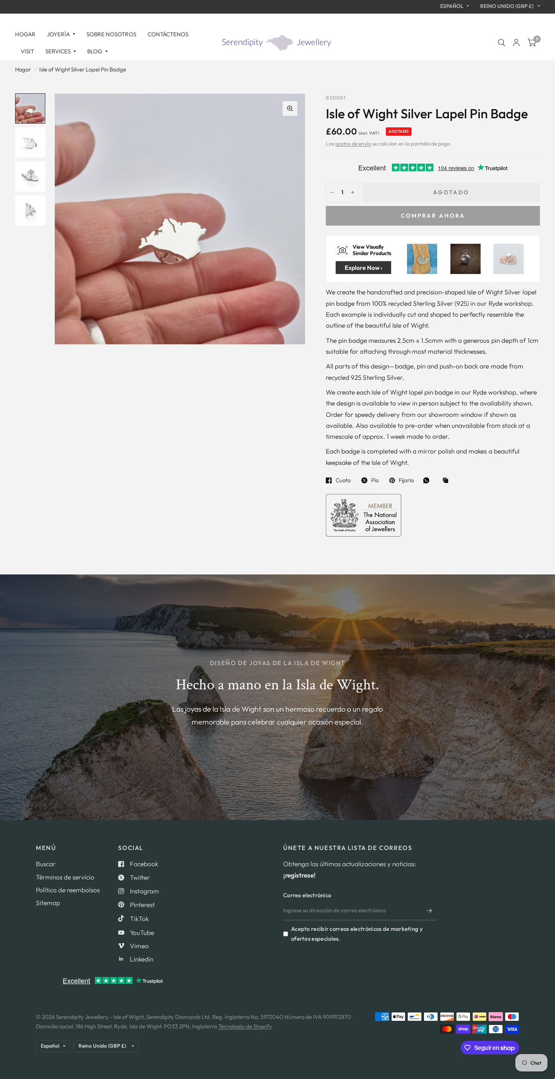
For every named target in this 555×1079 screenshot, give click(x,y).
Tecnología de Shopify (245, 1026)
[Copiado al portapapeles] (447, 481)
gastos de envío (353, 143)
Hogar (25, 34)
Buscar (45, 864)
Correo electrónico (307, 895)
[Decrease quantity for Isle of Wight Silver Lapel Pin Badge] (332, 192)
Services (58, 51)
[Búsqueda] (501, 42)
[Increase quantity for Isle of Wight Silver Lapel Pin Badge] (352, 192)
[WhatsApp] (428, 480)
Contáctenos (168, 34)
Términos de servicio (65, 877)
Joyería (58, 34)
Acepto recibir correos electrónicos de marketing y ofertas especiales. (357, 933)
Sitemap (48, 903)
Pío (375, 480)
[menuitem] (28, 34)
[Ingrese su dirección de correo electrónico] (429, 910)
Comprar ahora (433, 215)
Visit (27, 51)
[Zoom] (290, 108)
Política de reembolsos (68, 890)
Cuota (343, 480)
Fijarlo (406, 480)
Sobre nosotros (111, 34)
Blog (94, 51)
